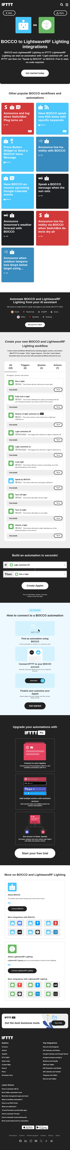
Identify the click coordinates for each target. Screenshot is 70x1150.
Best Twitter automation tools (12, 1092)
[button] (67, 4)
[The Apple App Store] (28, 1128)
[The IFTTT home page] (7, 4)
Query (19, 417)
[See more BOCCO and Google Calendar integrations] (16, 923)
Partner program (32, 1135)
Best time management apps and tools (15, 1096)
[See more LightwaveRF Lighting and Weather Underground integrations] (52, 985)
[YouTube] (36, 1141)
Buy (9, 903)
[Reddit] (51, 1141)
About (58, 1135)
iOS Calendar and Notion (51, 1050)
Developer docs (7, 1075)
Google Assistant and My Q (52, 1057)
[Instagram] (30, 1141)
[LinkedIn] (25, 1141)
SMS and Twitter (48, 1064)
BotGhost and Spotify (50, 1061)
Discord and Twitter (49, 1079)
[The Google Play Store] (42, 1128)
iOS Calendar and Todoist (52, 1071)
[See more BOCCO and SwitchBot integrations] (52, 923)
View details (13, 389)
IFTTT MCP (5, 1057)
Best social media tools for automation (15, 1121)
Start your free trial (35, 853)
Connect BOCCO (17, 909)
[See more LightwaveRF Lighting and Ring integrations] (34, 994)
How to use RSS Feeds (10, 1103)
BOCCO (9, 41)
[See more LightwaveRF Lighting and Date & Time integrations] (16, 994)
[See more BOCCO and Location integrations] (34, 923)
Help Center (6, 1061)
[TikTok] (46, 1141)
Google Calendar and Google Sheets (55, 1054)
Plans (4, 1071)
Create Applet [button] (35, 585)
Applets (4, 1054)
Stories (4, 1050)
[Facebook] (20, 1141)
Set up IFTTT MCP (35, 325)
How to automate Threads (11, 1113)
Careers (22, 1135)
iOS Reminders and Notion (52, 1068)
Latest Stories (8, 1085)
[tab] (10, 367)
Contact (43, 1135)
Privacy (50, 1135)
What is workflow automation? (12, 1099)
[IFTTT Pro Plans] (42, 414)
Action (19, 384)
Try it (58, 389)
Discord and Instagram (51, 1047)
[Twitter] (41, 1141)
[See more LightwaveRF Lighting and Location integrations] (34, 985)
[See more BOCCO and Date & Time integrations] (34, 932)
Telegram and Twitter (50, 1075)
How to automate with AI (10, 1089)
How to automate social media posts (14, 1117)
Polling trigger (21, 434)
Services (5, 1047)
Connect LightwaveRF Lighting (22, 970)
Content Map (6, 1064)
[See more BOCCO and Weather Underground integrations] (16, 932)
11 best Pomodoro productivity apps (14, 1110)
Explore (5, 1043)
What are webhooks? (9, 1106)
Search (4, 1068)
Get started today (35, 73)
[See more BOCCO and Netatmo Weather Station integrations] (52, 932)
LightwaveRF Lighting (46, 41)
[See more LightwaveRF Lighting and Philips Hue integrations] (52, 994)
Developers (13, 1135)
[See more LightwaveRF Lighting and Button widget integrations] (16, 985)
